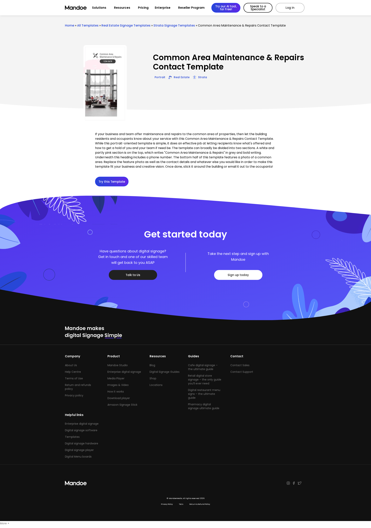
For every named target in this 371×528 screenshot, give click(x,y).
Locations (156, 385)
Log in (290, 8)
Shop (153, 378)
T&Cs (181, 504)
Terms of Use (74, 378)
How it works (115, 391)
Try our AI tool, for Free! (226, 7)
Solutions (99, 8)
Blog (152, 365)
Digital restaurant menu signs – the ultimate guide (204, 394)
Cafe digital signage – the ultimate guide (203, 367)
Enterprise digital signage (124, 372)
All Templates (88, 25)
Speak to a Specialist (258, 7)
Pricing (143, 8)
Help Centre (73, 372)
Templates (72, 437)
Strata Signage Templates (174, 25)
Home (69, 25)
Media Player (115, 378)
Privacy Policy (167, 504)
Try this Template (112, 182)
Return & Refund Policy (199, 504)
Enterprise (162, 8)
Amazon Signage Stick (122, 405)
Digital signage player (79, 450)
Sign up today (238, 275)
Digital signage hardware (81, 443)
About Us (71, 365)
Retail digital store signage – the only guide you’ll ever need (204, 379)
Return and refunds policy (78, 387)
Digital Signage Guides (165, 372)
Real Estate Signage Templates (126, 25)
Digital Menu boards (78, 457)
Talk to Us (133, 275)
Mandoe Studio (117, 365)
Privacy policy (74, 395)
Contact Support (241, 372)
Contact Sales (239, 365)
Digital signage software (81, 430)
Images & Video (118, 385)
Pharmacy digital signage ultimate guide (203, 406)
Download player (118, 398)
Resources (122, 8)
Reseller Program (191, 8)
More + (4, 523)
